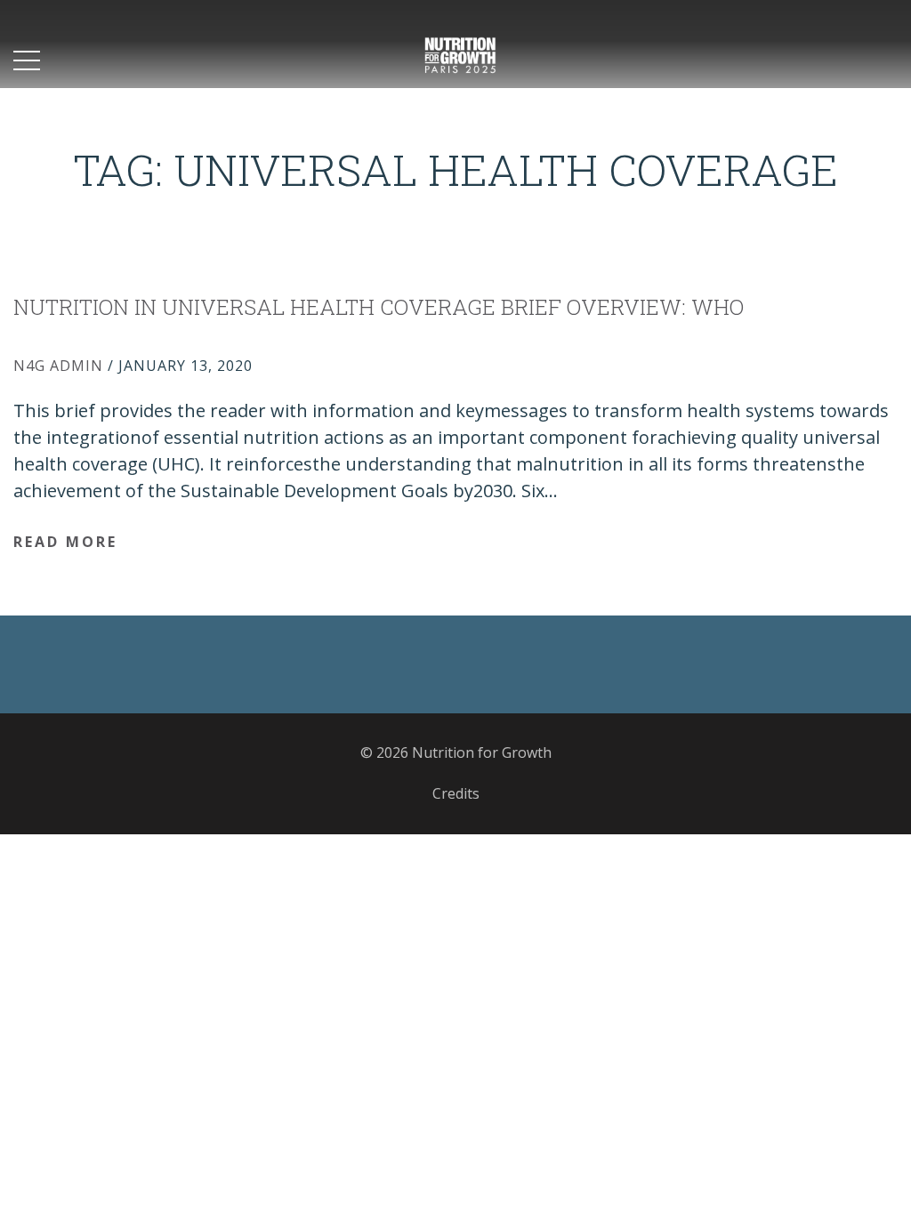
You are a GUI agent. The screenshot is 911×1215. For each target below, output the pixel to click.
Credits (456, 793)
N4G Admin (58, 365)
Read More (65, 541)
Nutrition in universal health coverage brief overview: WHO (378, 307)
